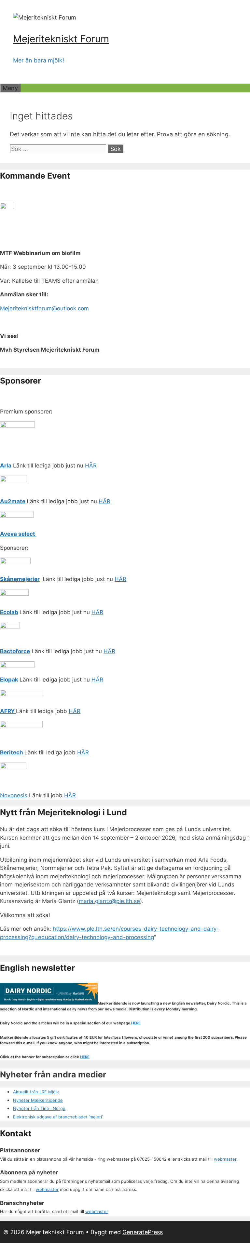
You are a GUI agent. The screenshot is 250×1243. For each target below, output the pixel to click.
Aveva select (18, 534)
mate (18, 501)
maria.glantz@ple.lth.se (109, 901)
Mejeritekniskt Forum (61, 39)
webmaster (225, 1159)
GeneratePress (142, 1232)
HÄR (91, 465)
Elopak (9, 679)
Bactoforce (15, 651)
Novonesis (13, 795)
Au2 (5, 501)
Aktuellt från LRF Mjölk (36, 1091)
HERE (136, 1023)
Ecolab (9, 612)
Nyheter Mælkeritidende (38, 1100)
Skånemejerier (20, 579)
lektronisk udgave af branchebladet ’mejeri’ (59, 1116)
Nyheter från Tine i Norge (39, 1108)
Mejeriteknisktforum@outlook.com (44, 308)
